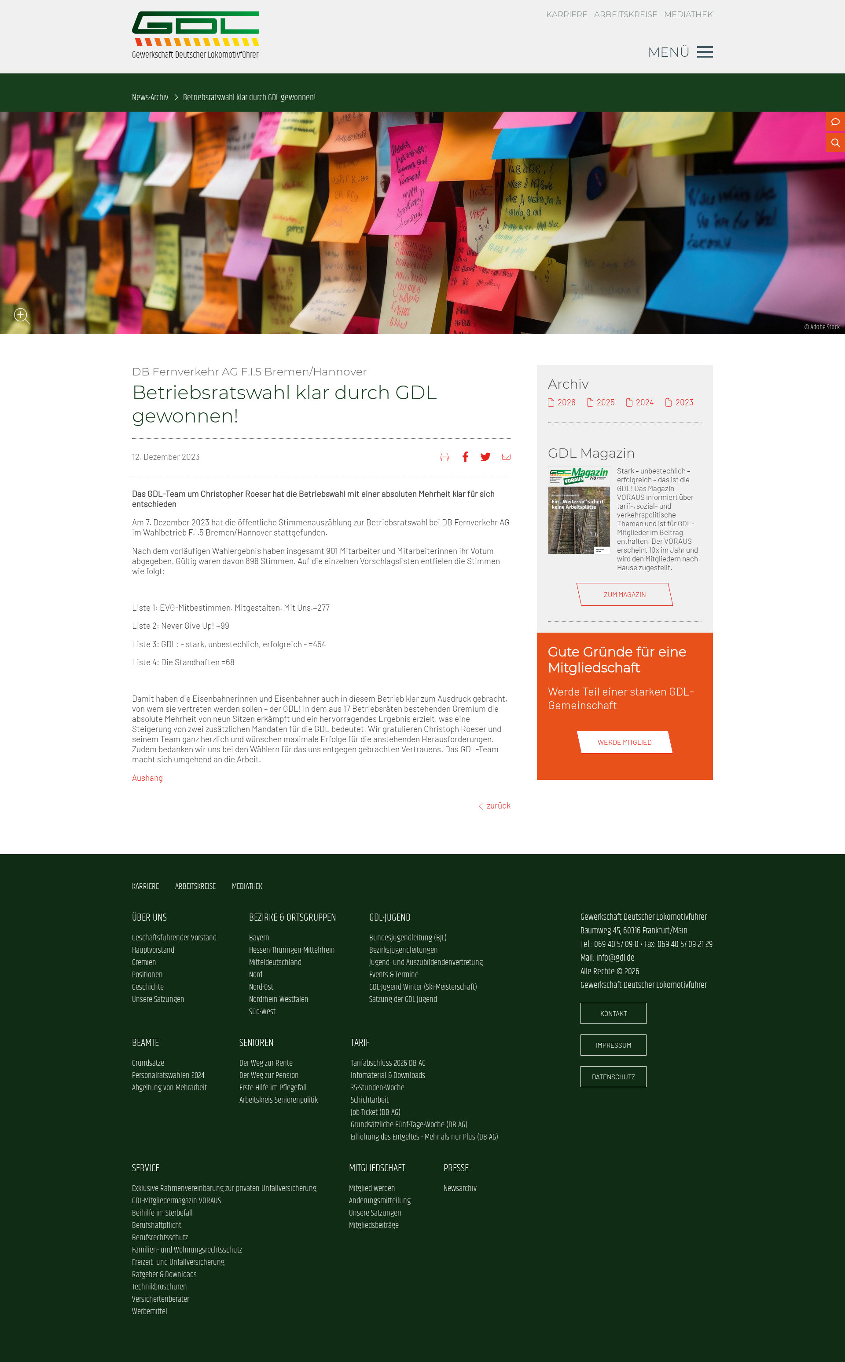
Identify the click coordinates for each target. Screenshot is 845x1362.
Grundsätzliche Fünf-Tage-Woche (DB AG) (409, 1125)
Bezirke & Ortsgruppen (292, 918)
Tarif (360, 1043)
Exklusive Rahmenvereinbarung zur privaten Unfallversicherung (224, 1189)
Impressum (614, 1045)
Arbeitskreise (626, 14)
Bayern (259, 938)
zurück (499, 805)
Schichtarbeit (370, 1100)
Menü (669, 52)
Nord (255, 975)
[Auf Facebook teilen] (465, 457)
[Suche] (835, 142)
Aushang (147, 777)
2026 (567, 402)
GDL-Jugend (390, 918)
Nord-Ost (261, 987)
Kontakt (613, 1013)
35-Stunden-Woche (377, 1088)
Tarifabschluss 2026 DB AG (388, 1063)
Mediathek (688, 14)
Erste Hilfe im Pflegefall (273, 1088)
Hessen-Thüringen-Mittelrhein (292, 950)
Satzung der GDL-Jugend (403, 1000)
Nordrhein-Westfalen (279, 1000)
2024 (645, 402)
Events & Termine (394, 975)
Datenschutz (613, 1077)
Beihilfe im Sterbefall (162, 1213)
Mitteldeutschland (275, 963)
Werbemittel (149, 1312)
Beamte (145, 1043)
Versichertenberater (160, 1299)
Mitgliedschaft (377, 1168)
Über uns (149, 918)
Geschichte (148, 987)
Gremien (144, 963)
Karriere (567, 14)
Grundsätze (148, 1063)
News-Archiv (150, 98)
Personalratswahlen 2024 (168, 1076)
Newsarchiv (460, 1189)
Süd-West (262, 1012)
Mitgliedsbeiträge (374, 1226)
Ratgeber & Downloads (164, 1275)
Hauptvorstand (153, 950)
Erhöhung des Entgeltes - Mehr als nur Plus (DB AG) (424, 1137)
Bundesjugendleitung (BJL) (408, 938)
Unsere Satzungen (158, 1000)
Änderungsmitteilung (380, 1201)
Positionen (147, 975)
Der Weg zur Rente (266, 1063)
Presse (456, 1168)
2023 (684, 402)
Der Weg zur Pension (269, 1076)
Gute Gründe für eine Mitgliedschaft (617, 659)
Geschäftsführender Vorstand (174, 938)
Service (145, 1168)
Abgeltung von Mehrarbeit (169, 1088)
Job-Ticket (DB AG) (375, 1113)
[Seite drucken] (446, 457)
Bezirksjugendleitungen (403, 950)
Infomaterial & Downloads (388, 1076)
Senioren (256, 1043)
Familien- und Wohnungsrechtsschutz (187, 1250)
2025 (606, 402)
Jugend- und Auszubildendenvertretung (426, 963)
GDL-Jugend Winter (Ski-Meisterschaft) (423, 987)
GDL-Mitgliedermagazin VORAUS (176, 1201)
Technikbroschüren (159, 1287)
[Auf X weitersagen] (485, 457)
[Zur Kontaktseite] (835, 121)
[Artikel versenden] (506, 457)
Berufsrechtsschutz (160, 1238)
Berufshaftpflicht (156, 1226)
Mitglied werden (372, 1189)
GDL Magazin (591, 453)
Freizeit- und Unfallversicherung (178, 1262)
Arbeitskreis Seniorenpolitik (278, 1100)
